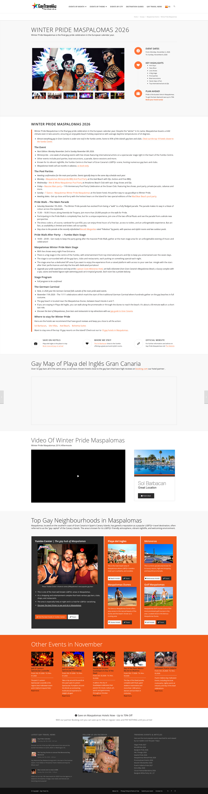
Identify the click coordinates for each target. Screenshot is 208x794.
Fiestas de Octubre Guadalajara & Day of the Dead (103, 670)
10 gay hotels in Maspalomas (115, 330)
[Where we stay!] (87, 343)
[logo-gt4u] (47, 6)
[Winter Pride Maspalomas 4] (102, 96)
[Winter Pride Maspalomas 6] (78, 69)
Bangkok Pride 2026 (141, 750)
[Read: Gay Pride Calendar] (33, 740)
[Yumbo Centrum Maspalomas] (68, 564)
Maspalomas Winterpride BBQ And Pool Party (66, 179)
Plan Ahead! (153, 91)
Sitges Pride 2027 (140, 745)
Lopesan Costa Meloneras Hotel (89, 268)
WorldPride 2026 (140, 747)
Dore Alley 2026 (139, 768)
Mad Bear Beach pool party (144, 196)
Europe (142, 17)
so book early (83, 165)
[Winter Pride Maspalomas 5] (117, 96)
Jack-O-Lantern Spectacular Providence (71, 669)
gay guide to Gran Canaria (122, 311)
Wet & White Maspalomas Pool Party (65, 182)
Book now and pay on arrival (53, 346)
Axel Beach (65, 325)
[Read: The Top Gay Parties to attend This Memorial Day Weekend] (33, 754)
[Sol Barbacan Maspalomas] (154, 475)
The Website (170, 346)
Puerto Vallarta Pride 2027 (143, 765)
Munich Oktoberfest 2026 (143, 763)
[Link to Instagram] (175, 791)
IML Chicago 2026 (140, 752)
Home (136, 17)
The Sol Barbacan (100, 343)
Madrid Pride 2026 (140, 755)
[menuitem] (77, 6)
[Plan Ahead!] (138, 93)
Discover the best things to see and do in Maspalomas (59, 605)
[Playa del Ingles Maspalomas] (122, 553)
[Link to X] (168, 791)
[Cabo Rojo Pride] (2, 397)
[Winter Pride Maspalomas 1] (54, 96)
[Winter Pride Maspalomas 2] (70, 96)
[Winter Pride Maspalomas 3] (86, 96)
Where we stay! (102, 340)
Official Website (155, 340)
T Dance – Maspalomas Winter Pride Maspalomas (67, 192)
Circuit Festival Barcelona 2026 (145, 770)
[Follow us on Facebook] (101, 772)
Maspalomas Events (153, 17)
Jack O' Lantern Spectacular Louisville (40, 669)
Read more (35, 691)
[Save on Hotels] (35, 343)
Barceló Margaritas (88, 229)
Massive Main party (53, 186)
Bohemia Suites (79, 325)
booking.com (142, 368)
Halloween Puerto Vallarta (165, 668)
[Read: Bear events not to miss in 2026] (33, 771)
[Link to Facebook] (171, 791)
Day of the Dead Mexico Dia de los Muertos (133, 669)
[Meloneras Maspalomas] (158, 553)
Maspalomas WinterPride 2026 (145, 757)
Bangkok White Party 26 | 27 (144, 773)
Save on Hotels (52, 340)
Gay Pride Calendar (44, 739)
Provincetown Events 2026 (143, 760)
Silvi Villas (53, 325)
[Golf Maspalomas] (158, 596)
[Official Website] (138, 343)
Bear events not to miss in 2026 (48, 770)
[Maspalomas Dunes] (122, 596)
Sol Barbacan (40, 325)
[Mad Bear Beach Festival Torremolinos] (206, 397)
